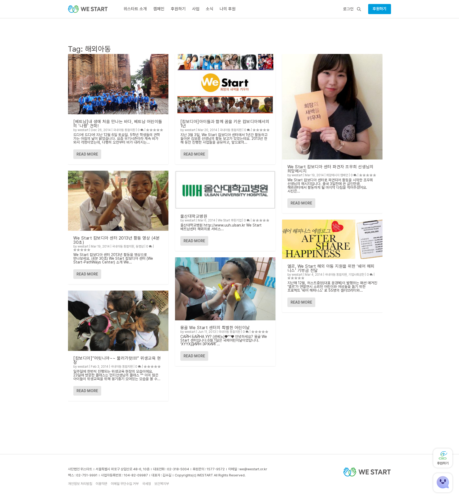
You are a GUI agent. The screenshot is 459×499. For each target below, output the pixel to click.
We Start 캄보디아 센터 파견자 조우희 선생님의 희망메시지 (330, 169)
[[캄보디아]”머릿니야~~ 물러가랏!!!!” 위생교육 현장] (118, 321)
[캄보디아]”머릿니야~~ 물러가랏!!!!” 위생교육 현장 (117, 360)
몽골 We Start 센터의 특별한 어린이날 (215, 327)
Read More (87, 154)
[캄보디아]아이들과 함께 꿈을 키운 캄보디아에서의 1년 (225, 123)
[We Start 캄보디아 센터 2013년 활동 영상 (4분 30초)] (118, 201)
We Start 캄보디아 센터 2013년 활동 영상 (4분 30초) (116, 240)
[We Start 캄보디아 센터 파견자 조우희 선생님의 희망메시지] (332, 107)
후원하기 (379, 8)
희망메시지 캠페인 (337, 175)
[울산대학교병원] (225, 190)
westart (83, 130)
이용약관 (101, 484)
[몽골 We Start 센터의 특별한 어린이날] (225, 288)
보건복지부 (161, 484)
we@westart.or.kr (253, 469)
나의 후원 (228, 8)
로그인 (348, 9)
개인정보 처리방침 (80, 484)
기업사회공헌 (356, 274)
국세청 (146, 484)
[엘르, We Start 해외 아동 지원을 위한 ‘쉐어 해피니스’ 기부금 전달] (332, 239)
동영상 (140, 246)
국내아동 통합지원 (124, 130)
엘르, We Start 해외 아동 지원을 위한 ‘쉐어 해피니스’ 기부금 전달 (331, 268)
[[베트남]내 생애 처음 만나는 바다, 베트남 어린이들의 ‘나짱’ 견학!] (118, 84)
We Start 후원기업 (229, 220)
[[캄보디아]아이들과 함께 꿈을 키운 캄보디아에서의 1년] (225, 84)
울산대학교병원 (193, 216)
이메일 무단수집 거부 (125, 484)
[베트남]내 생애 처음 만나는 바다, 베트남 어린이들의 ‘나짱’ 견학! (117, 123)
